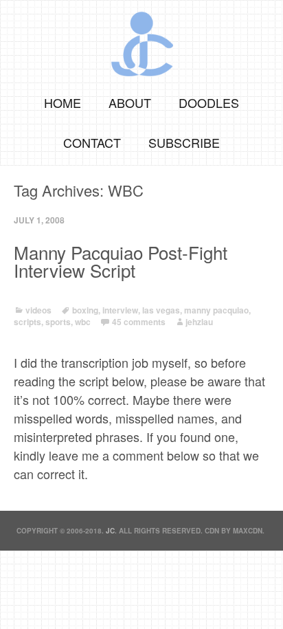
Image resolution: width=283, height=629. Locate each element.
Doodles (209, 102)
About (130, 102)
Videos (38, 310)
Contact (92, 142)
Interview (120, 310)
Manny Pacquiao (216, 310)
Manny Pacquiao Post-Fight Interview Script (120, 261)
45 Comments (139, 322)
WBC (83, 322)
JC (110, 531)
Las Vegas (161, 310)
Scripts (27, 322)
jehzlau (199, 322)
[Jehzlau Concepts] (141, 39)
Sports (58, 322)
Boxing (85, 310)
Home (62, 102)
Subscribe (184, 142)
